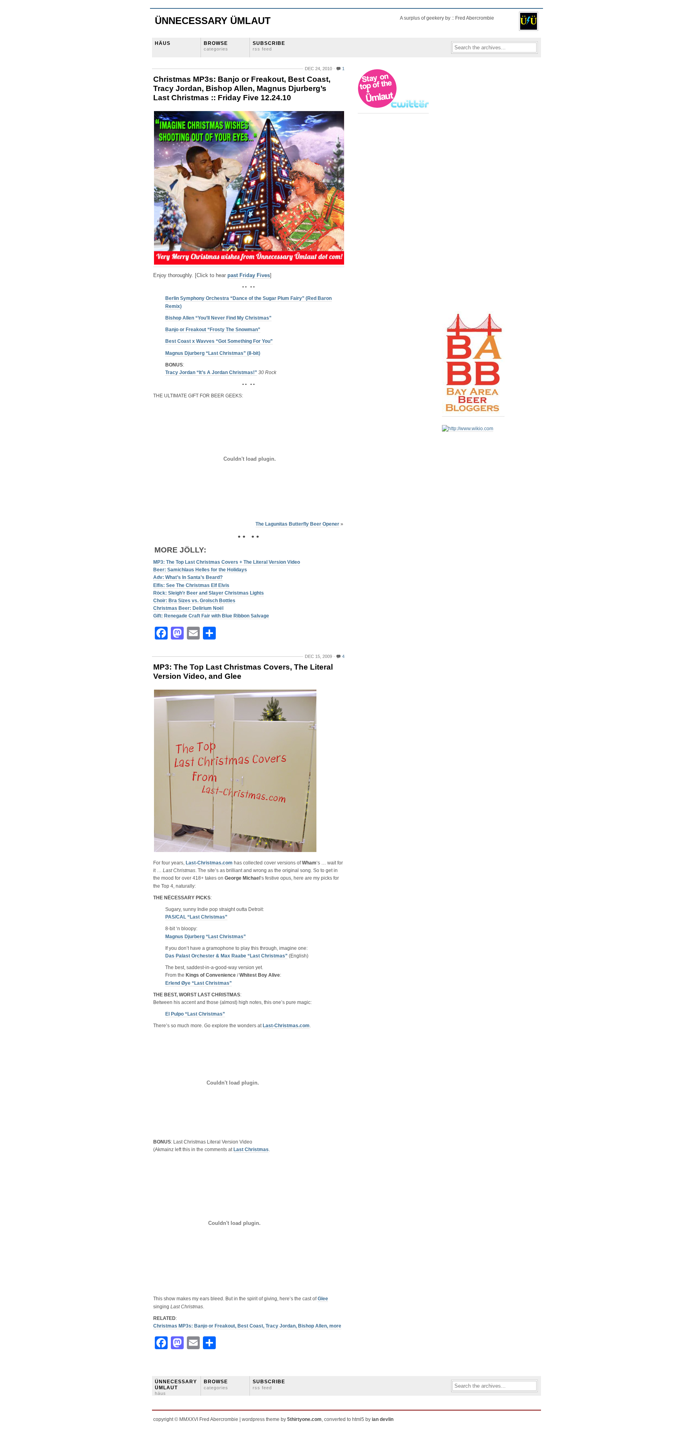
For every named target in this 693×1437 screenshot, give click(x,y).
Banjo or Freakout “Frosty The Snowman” (212, 329)
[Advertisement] (474, 189)
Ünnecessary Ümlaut (213, 20)
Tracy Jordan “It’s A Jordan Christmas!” (211, 372)
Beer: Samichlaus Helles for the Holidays (200, 570)
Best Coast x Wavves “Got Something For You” (219, 341)
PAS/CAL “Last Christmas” (196, 917)
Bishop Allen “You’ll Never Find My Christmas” (218, 318)
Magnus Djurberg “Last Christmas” (205, 936)
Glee (323, 1298)
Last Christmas (251, 1149)
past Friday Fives (248, 275)
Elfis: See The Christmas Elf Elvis (191, 585)
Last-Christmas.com (209, 863)
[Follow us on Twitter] (394, 110)
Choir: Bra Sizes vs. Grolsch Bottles (194, 600)
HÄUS (162, 43)
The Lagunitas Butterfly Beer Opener (297, 524)
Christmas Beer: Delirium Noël (188, 608)
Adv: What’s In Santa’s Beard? (188, 577)
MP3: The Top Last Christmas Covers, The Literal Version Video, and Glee (243, 671)
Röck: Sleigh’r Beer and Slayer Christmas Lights (208, 593)
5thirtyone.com (304, 1419)
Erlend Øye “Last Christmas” (198, 983)
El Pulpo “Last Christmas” (195, 1014)
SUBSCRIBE (269, 45)
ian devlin (382, 1419)
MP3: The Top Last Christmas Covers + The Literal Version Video (226, 562)
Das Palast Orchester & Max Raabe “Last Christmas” (226, 956)
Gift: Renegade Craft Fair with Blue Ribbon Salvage (211, 616)
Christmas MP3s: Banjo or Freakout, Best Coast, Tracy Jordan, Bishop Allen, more (247, 1326)
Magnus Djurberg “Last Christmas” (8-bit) (212, 353)
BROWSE (216, 45)
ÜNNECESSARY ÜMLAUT (176, 1387)
